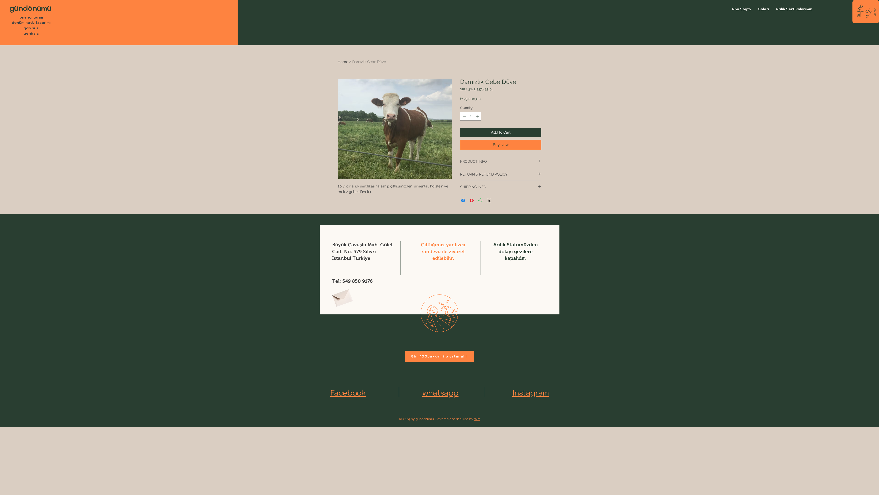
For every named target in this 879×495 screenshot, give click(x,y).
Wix (477, 419)
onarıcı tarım (31, 17)
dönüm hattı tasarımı (31, 22)
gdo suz (31, 28)
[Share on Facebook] (463, 200)
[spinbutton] (471, 116)
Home (343, 62)
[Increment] (477, 116)
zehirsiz (31, 33)
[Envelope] (342, 296)
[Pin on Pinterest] (472, 200)
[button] (875, 11)
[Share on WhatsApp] (480, 200)
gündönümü (30, 8)
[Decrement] (464, 116)
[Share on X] (489, 200)
